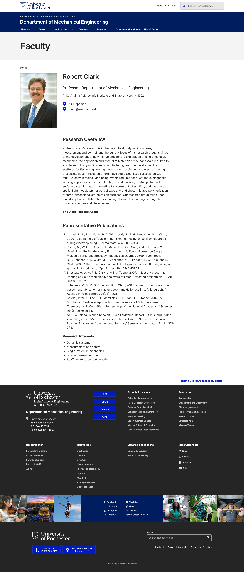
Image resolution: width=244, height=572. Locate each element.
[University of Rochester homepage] (35, 5)
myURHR (81, 477)
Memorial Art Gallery (138, 455)
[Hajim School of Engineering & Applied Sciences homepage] (47, 398)
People (42, 29)
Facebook (111, 502)
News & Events (151, 29)
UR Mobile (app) (85, 486)
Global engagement (188, 407)
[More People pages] (48, 29)
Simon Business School (139, 420)
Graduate (83, 29)
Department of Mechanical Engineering (64, 22)
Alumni (29, 468)
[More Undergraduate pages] (72, 29)
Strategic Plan (186, 420)
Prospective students (36, 450)
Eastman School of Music (140, 407)
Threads (111, 514)
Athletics (186, 462)
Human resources (85, 464)
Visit (167, 5)
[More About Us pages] (32, 29)
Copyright (182, 547)
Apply (159, 5)
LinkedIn (133, 510)
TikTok (132, 506)
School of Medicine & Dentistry (143, 411)
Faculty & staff (33, 464)
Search (150, 532)
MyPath (81, 473)
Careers (105, 409)
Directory (81, 459)
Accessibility (185, 398)
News (185, 450)
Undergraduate (62, 29)
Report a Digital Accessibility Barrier (201, 380)
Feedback (159, 547)
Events (185, 456)
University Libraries (137, 450)
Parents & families (35, 459)
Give (173, 5)
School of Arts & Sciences (140, 398)
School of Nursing (136, 416)
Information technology (88, 468)
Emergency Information (201, 547)
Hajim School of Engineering (141, 402)
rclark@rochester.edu (83, 109)
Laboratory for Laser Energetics (143, 429)
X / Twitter (112, 506)
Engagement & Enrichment (128, 29)
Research (101, 29)
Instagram (112, 510)
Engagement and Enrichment (193, 402)
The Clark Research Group (81, 212)
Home (24, 67)
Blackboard (82, 450)
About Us (25, 29)
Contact (81, 455)
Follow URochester (135, 514)
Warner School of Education (141, 425)
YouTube (133, 502)
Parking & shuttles (86, 482)
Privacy (171, 547)
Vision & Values (186, 425)
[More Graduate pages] (90, 29)
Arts (185, 468)
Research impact (187, 416)
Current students (34, 455)
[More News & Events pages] (161, 29)
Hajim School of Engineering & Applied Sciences (47, 17)
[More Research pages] (109, 29)
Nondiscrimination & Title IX (192, 411)
